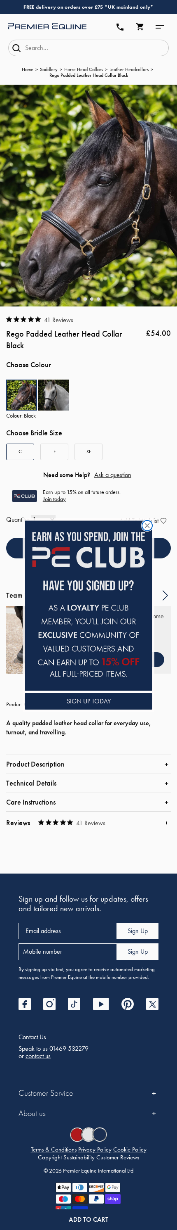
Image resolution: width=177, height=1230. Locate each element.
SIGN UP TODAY (89, 701)
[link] (88, 605)
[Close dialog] (147, 525)
